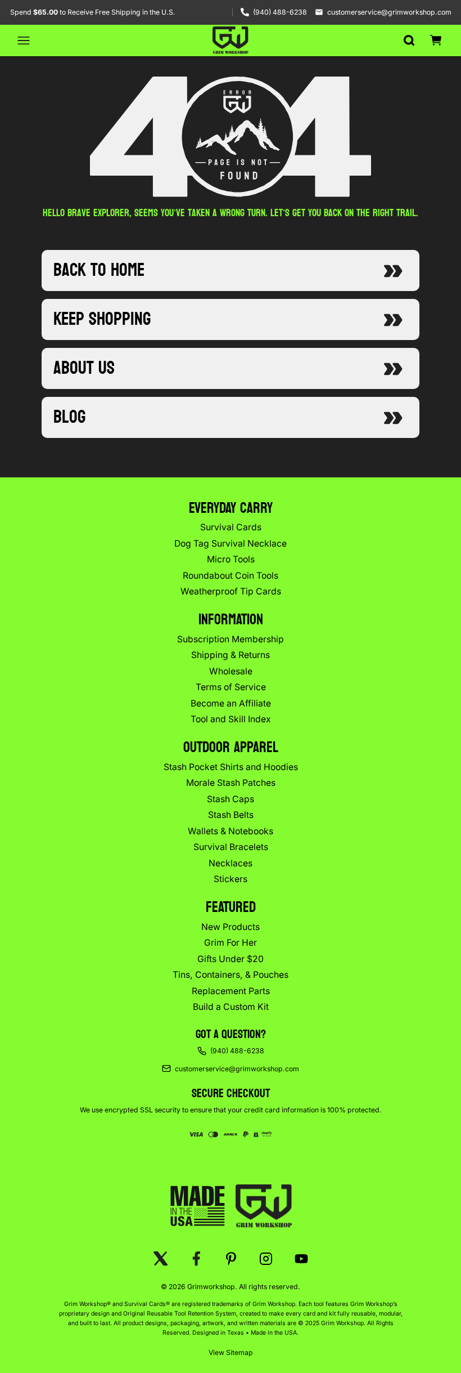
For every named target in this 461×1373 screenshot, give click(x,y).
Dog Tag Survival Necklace (230, 543)
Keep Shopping (102, 319)
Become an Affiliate (231, 703)
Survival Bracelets (230, 847)
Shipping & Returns (230, 655)
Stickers (230, 879)
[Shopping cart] (435, 40)
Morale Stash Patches (230, 782)
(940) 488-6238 (280, 12)
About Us (84, 368)
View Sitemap (231, 1352)
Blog (69, 417)
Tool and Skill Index (231, 719)
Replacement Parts (231, 991)
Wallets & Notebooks (230, 831)
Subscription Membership (230, 639)
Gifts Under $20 (230, 959)
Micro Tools (231, 559)
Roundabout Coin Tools (230, 575)
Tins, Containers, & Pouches (230, 974)
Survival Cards (230, 527)
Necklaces (230, 863)
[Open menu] (23, 40)
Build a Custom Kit (231, 1006)
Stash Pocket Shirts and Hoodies (231, 767)
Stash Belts (231, 815)
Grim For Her (230, 942)
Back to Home (98, 270)
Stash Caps (230, 799)
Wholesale (230, 671)
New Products (230, 927)
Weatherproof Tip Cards (230, 591)
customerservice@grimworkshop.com (389, 12)
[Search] (408, 40)
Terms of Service (231, 687)
